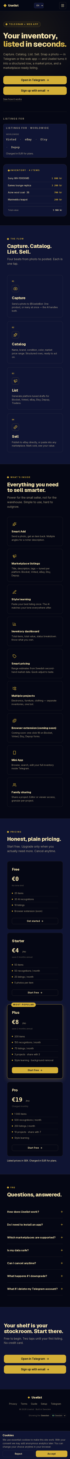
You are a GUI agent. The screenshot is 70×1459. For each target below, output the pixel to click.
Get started (35, 921)
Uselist (13, 5)
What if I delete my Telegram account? (32, 1289)
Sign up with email (35, 90)
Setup (44, 1403)
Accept (52, 1453)
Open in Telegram (35, 80)
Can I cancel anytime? (21, 1263)
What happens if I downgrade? (27, 1276)
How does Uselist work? (23, 1212)
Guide (34, 1403)
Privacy (13, 1403)
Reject (18, 1453)
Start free (35, 992)
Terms (24, 1403)
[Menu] (62, 5)
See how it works (12, 99)
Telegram (56, 1403)
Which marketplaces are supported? (31, 1237)
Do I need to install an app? (25, 1224)
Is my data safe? (18, 1250)
